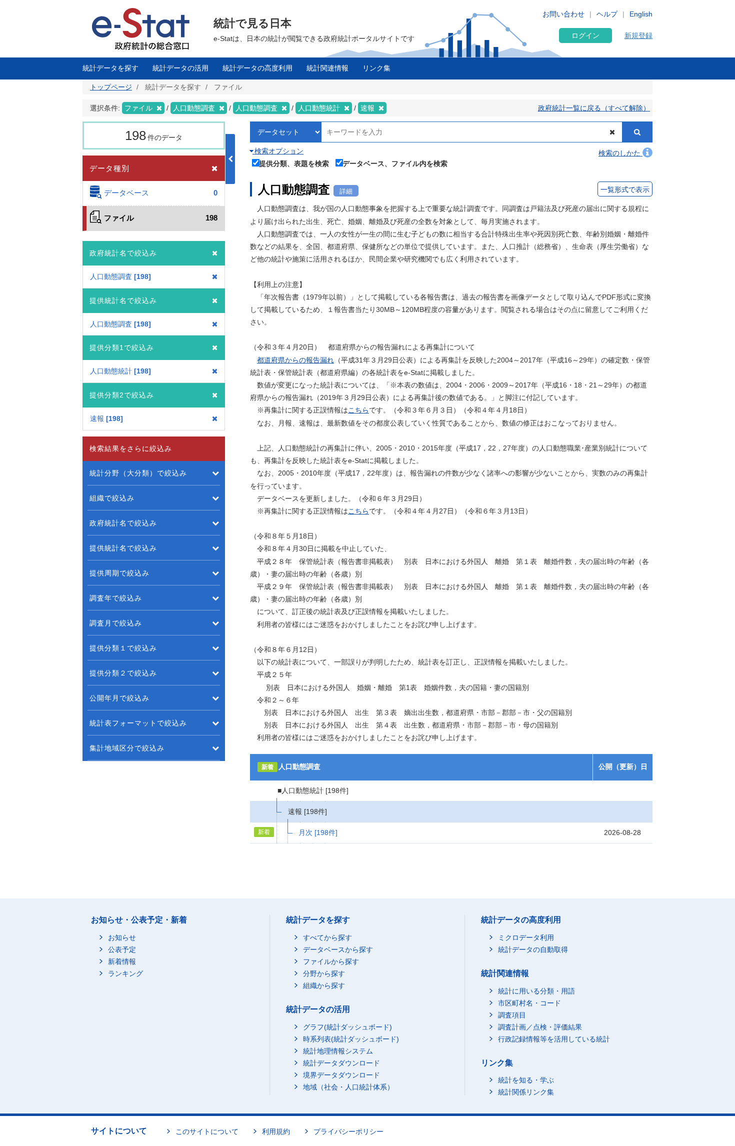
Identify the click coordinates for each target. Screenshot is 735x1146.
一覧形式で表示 (625, 190)
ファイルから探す (331, 961)
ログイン (586, 36)
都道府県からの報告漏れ (295, 360)
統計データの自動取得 (533, 949)
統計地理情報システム (338, 1051)
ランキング (125, 973)
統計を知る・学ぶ (526, 1080)
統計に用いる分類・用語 (536, 991)
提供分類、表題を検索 (294, 163)
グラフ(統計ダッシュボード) (347, 1027)
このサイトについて (207, 1131)
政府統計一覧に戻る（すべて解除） (594, 108)
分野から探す (324, 973)
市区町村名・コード (529, 1003)
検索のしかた (620, 153)
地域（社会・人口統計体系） (348, 1087)
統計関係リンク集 (526, 1092)
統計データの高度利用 (257, 68)
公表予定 (122, 949)
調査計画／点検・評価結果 (540, 1027)
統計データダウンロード (341, 1063)
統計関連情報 (327, 68)
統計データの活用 (180, 68)
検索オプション (278, 151)
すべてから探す (327, 937)
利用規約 (276, 1131)
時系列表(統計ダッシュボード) (351, 1039)
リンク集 (376, 68)
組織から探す (324, 985)
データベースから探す (338, 949)
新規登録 (638, 36)
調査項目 (512, 1015)
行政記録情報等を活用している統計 (554, 1039)
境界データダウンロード (341, 1075)
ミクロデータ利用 (526, 937)
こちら (358, 410)
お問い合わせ (563, 14)
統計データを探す (110, 68)
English (641, 14)
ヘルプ (607, 14)
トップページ (111, 87)
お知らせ (122, 937)
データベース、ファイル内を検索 (395, 163)
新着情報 (122, 961)
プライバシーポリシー (349, 1131)
